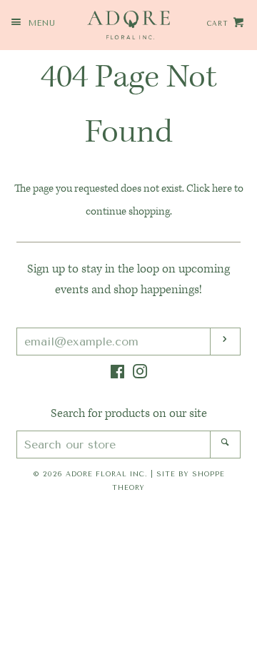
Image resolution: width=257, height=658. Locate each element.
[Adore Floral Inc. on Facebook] (117, 375)
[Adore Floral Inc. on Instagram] (140, 375)
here (222, 188)
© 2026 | (129, 480)
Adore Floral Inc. (107, 474)
